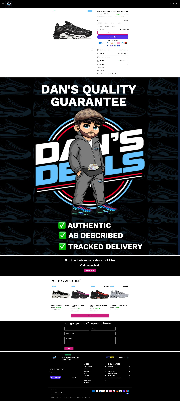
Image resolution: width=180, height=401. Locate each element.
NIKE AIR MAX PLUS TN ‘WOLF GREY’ (118, 305)
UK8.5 (120, 23)
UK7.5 (113, 23)
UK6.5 (107, 23)
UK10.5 (107, 26)
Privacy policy (73, 397)
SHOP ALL (86, 371)
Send (69, 348)
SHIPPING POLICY (112, 375)
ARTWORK (86, 375)
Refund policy (88, 397)
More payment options (113, 40)
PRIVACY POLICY (112, 371)
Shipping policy (80, 397)
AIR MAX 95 (87, 369)
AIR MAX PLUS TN (88, 366)
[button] (2, 4)
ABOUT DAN (110, 369)
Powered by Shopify (65, 397)
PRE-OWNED (87, 382)
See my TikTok (90, 270)
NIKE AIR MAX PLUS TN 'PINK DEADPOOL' (78, 306)
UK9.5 (101, 26)
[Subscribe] (73, 373)
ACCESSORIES (87, 380)
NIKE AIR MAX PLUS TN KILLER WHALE (60, 305)
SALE (85, 373)
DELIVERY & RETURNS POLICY (114, 378)
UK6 (100, 23)
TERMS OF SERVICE (112, 373)
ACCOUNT (110, 366)
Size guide (126, 20)
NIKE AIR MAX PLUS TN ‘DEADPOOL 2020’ (98, 306)
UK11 (114, 26)
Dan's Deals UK (58, 397)
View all (90, 315)
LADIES (85, 378)
